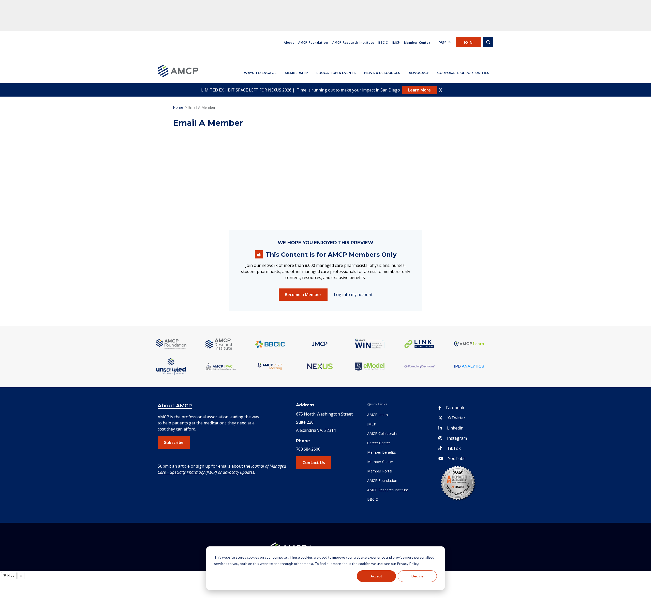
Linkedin (455, 428)
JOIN (468, 42)
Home (178, 107)
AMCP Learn (377, 414)
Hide (8, 575)
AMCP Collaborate (382, 433)
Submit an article (174, 466)
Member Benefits (381, 452)
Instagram (457, 438)
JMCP (396, 42)
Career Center (378, 442)
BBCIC (383, 42)
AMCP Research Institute (353, 42)
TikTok (454, 448)
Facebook (455, 407)
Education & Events (336, 73)
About (289, 42)
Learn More (419, 90)
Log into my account (353, 294)
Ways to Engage (260, 73)
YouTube (457, 458)
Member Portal (379, 471)
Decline (417, 576)
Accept (376, 576)
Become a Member (303, 294)
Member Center (417, 42)
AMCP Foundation (313, 42)
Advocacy (419, 73)
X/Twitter (456, 418)
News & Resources (382, 73)
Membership (296, 73)
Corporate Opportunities (463, 73)
